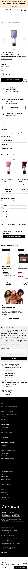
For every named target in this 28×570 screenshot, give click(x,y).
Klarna (3, 70)
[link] (14, 236)
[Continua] (24, 39)
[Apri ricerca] (18, 10)
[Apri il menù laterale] (2, 10)
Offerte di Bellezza (5, 520)
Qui (2, 521)
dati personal (13, 339)
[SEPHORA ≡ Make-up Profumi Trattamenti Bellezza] (8, 9)
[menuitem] (21, 9)
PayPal (20, 68)
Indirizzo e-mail (5, 348)
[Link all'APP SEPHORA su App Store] (15, 515)
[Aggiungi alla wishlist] (14, 159)
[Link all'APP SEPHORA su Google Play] (6, 515)
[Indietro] (3, 39)
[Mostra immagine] (14, 38)
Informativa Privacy (15, 337)
